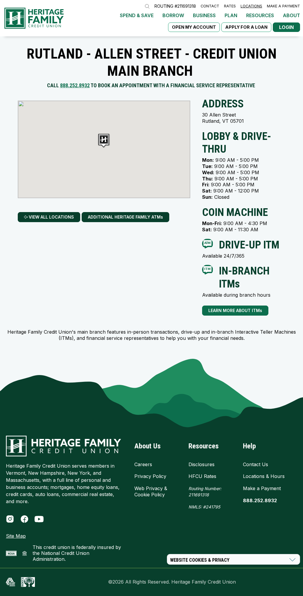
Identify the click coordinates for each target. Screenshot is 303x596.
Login (286, 27)
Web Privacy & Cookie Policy (150, 491)
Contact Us (255, 464)
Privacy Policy (150, 476)
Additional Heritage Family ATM (125, 216)
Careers (143, 464)
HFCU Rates (202, 476)
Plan (231, 15)
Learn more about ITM (235, 310)
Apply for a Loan (246, 27)
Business (204, 15)
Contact (210, 6)
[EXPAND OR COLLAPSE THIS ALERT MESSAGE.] (292, 560)
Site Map (16, 536)
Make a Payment (283, 6)
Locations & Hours (264, 476)
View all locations (51, 216)
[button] (104, 141)
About (291, 15)
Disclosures (201, 464)
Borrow (173, 15)
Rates (230, 6)
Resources (260, 15)
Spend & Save (137, 15)
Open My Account (194, 27)
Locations (251, 6)
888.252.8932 (75, 85)
